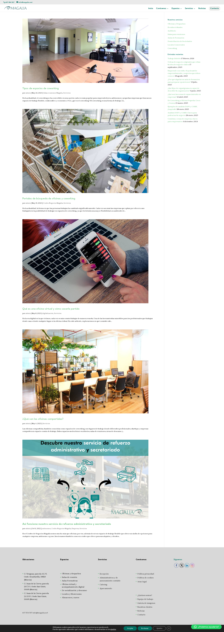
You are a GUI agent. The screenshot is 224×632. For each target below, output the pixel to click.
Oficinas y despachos (71, 573)
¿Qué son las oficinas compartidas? (42, 419)
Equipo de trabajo (145, 599)
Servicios (67, 93)
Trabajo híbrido (174, 58)
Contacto (214, 8)
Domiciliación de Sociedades (180, 41)
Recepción (104, 574)
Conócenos (161, 8)
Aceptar (130, 628)
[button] (206, 627)
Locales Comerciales (176, 45)
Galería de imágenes (146, 603)
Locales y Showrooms (72, 594)
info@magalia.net (40, 613)
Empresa (75, 529)
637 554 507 (9, 2)
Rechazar (145, 628)
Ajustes (159, 628)
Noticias (202, 8)
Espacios (176, 8)
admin (28, 93)
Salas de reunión (69, 577)
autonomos (46, 529)
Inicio (150, 8)
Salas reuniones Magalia (53, 93)
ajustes (113, 629)
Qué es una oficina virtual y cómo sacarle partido (50, 309)
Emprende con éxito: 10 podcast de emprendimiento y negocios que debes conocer (184, 73)
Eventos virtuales (175, 27)
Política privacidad (145, 574)
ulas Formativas (70, 581)
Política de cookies (145, 578)
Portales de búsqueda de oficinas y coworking (48, 198)
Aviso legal (142, 582)
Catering (103, 584)
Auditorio (172, 31)
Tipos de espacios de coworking (40, 88)
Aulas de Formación (176, 38)
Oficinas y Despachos (176, 24)
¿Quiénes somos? (144, 595)
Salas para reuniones (176, 34)
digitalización (47, 313)
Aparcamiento (106, 588)
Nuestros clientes (144, 607)
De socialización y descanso (74, 590)
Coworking (172, 48)
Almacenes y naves (70, 597)
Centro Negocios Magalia (53, 203)
